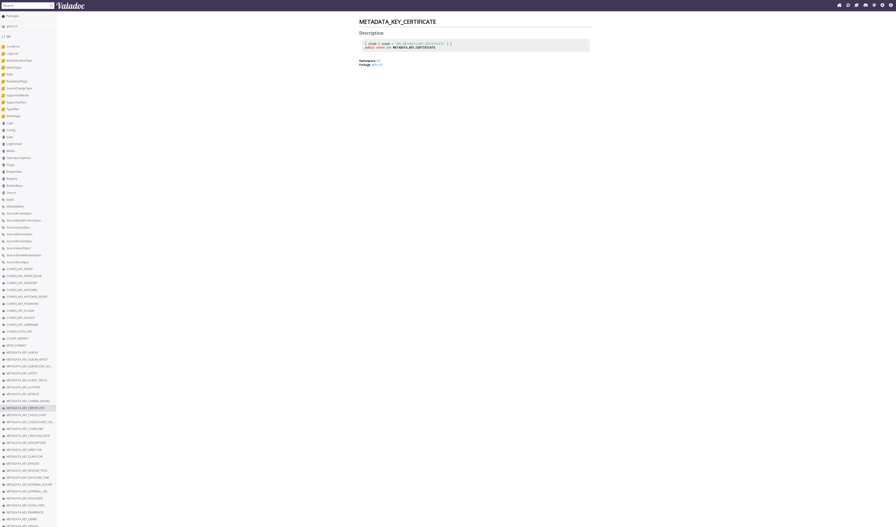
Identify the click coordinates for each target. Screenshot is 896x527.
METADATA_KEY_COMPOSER (25, 429)
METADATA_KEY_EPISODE (23, 464)
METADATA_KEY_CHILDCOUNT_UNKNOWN (35, 422)
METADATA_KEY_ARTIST (22, 373)
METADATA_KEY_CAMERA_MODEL (28, 401)
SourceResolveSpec (19, 241)
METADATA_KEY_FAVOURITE (25, 498)
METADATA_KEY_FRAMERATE (25, 512)
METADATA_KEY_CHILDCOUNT (26, 415)
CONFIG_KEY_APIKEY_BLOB (24, 276)
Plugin (10, 165)
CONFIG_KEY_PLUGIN (20, 311)
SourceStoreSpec (18, 262)
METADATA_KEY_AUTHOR (23, 387)
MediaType (14, 68)
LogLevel (12, 54)
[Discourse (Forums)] (848, 5)
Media (11, 151)
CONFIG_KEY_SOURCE (21, 318)
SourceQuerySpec (18, 227)
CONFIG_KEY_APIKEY (20, 269)
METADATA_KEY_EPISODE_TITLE (27, 471)
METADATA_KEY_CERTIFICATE (25, 408)
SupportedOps (16, 102)
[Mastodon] (874, 5)
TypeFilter (13, 109)
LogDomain (14, 144)
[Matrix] (857, 5)
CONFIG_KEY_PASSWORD (23, 304)
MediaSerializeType (19, 61)
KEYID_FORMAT (16, 346)
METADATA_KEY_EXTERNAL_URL (27, 491)
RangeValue (14, 172)
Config (11, 130)
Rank (10, 74)
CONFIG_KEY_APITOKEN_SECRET (27, 297)
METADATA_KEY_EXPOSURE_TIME (28, 478)
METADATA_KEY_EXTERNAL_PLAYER (29, 485)
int (388, 47)
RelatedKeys (15, 186)
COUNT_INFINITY (18, 339)
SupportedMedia (18, 95)
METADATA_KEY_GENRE (22, 519)
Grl (379, 61)
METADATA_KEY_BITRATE (23, 394)
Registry (12, 179)
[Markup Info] (891, 5)
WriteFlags (13, 116)
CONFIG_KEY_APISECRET (22, 283)
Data (10, 137)
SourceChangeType (19, 88)
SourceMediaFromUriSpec (24, 220)
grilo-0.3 (12, 26)
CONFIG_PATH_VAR (19, 332)
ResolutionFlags (17, 81)
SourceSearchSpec (19, 248)
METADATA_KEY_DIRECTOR (24, 450)
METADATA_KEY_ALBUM (22, 353)
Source (11, 193)
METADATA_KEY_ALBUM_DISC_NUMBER (32, 366)
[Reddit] (882, 5)
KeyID (10, 200)
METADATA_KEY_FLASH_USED (26, 505)
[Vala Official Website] (839, 5)
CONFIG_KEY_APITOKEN (22, 290)
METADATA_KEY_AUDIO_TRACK (27, 380)
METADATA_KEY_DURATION (25, 457)
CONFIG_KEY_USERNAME (22, 325)
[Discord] (865, 5)
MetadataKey (15, 206)
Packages (13, 16)
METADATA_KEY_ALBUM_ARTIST (27, 360)
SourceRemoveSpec (20, 234)
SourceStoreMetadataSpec (24, 255)
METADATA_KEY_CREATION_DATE (28, 436)
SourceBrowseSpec (19, 213)
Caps (10, 123)
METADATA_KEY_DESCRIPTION (26, 443)
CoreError (13, 47)
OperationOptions (19, 158)
